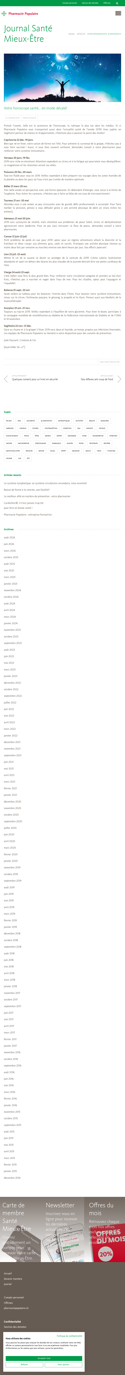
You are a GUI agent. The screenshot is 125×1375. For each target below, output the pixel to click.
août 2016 (9, 1072)
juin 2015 (8, 1138)
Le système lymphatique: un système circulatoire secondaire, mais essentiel (45, 483)
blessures (105, 421)
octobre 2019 (11, 874)
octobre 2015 (11, 1118)
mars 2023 (9, 669)
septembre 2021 (12, 755)
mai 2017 (9, 1019)
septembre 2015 (12, 1125)
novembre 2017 (12, 993)
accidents (31, 421)
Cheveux (23, 428)
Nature (9, 443)
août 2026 (9, 537)
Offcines (8, 1303)
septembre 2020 (13, 821)
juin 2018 (9, 960)
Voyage (9, 458)
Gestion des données (90, 3)
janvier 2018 (10, 986)
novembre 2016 (12, 1052)
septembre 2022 (13, 696)
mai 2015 (9, 1145)
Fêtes (37, 436)
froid (26, 436)
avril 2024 (9, 610)
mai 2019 (9, 900)
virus (99, 451)
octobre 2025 (11, 557)
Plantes (70, 443)
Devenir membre (13, 1279)
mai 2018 (9, 966)
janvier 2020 (11, 861)
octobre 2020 (11, 815)
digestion (67, 428)
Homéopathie (97, 436)
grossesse (72, 436)
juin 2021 (9, 762)
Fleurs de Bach (12, 436)
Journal (8, 1284)
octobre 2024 (11, 597)
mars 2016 (9, 1092)
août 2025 (9, 564)
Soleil (52, 451)
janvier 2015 (10, 1171)
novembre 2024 (12, 590)
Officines (107, 3)
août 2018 (9, 953)
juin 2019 (9, 894)
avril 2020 (9, 841)
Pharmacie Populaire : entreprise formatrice (28, 515)
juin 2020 (9, 834)
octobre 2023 (11, 636)
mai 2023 (9, 663)
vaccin (88, 451)
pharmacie (56, 443)
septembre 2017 (12, 1006)
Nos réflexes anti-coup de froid (97, 379)
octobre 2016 (11, 1059)
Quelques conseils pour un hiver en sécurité (35, 379)
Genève (48, 436)
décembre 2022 (12, 683)
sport (63, 451)
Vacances (75, 451)
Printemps (94, 443)
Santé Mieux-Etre (111, 362)
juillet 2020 (10, 828)
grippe (59, 436)
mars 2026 (10, 551)
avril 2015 (9, 1151)
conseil (35, 428)
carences (10, 428)
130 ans (9, 421)
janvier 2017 (10, 1046)
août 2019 (9, 887)
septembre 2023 (13, 643)
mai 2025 (9, 570)
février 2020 (11, 854)
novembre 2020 (12, 808)
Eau (78, 428)
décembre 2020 (12, 802)
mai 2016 (9, 1085)
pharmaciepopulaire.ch (16, 1308)
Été (28, 458)
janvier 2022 (10, 735)
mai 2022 (9, 716)
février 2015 (10, 1165)
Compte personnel (69, 3)
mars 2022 (10, 729)
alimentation (46, 421)
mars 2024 (10, 617)
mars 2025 (9, 577)
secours (29, 451)
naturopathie (23, 443)
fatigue (102, 428)
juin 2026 (9, 544)
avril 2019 (9, 907)
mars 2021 (9, 782)
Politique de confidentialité (69, 1336)
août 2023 (9, 650)
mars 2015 (9, 1158)
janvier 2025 (10, 584)
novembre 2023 (12, 630)
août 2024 (9, 603)
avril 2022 (9, 722)
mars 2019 (9, 914)
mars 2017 (9, 1032)
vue (19, 458)
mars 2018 (9, 980)
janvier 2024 (10, 623)
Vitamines (111, 451)
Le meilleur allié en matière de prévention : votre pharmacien (37, 496)
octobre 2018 (11, 940)
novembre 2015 (12, 1112)
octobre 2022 (11, 689)
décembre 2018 (12, 933)
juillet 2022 (10, 702)
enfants (89, 428)
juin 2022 (9, 709)
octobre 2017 (11, 999)
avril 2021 (9, 775)
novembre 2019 (12, 867)
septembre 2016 (12, 1065)
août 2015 (9, 1131)
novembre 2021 (12, 749)
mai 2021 (9, 769)
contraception (51, 428)
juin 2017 (8, 1013)
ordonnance (40, 443)
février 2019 (10, 920)
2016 (19, 421)
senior (41, 451)
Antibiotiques (64, 421)
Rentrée (107, 443)
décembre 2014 (12, 1178)
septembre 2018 (12, 947)
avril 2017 (9, 1026)
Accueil (72, 34)
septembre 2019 (12, 881)
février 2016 (10, 1098)
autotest (79, 421)
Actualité (81, 34)
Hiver (84, 436)
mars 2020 (10, 848)
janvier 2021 (10, 795)
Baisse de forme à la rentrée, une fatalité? (26, 490)
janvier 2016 (10, 1105)
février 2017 (10, 1039)
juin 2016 (9, 1079)
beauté (92, 421)
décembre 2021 (12, 742)
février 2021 (10, 788)
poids (81, 443)
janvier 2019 (10, 927)
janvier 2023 (10, 676)
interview (113, 436)
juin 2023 (9, 656)
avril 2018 (9, 973)
